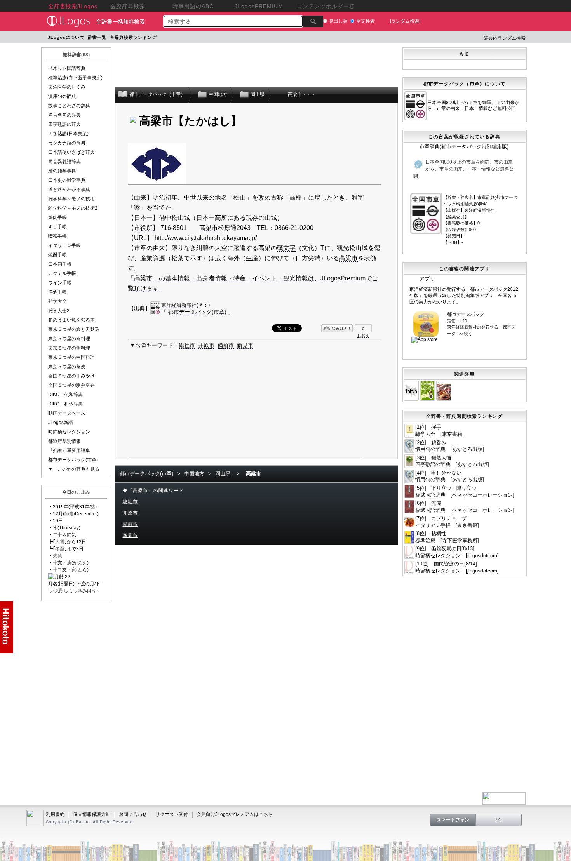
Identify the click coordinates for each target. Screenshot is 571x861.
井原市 (206, 345)
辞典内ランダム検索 (505, 38)
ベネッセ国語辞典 (66, 68)
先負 (57, 555)
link (483, 204)
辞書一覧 (97, 37)
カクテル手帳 (62, 273)
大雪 (59, 541)
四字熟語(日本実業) (68, 133)
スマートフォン (453, 820)
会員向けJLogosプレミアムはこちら (235, 814)
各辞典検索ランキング (133, 37)
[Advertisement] (306, 38)
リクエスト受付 (171, 814)
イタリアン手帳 (64, 245)
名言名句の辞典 (64, 115)
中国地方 (194, 474)
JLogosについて (66, 37)
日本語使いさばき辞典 (71, 152)
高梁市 (208, 227)
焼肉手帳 (57, 217)
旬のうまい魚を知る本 (71, 320)
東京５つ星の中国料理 (71, 357)
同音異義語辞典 (64, 161)
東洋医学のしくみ (66, 87)
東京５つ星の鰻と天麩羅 (73, 329)
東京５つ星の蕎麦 (66, 366)
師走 (69, 514)
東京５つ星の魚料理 (69, 348)
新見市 (245, 345)
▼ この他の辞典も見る (73, 469)
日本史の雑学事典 (66, 180)
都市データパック (465, 314)
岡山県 (222, 474)
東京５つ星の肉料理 (69, 338)
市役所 (143, 227)
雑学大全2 (59, 310)
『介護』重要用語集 (69, 450)
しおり (363, 335)
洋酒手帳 (57, 292)
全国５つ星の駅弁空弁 (71, 385)
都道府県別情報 (64, 441)
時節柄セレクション (69, 432)
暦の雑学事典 (62, 171)
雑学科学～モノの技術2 (72, 208)
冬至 (59, 548)
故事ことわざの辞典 (69, 105)
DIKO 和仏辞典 (65, 404)
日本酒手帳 (59, 264)
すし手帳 (57, 227)
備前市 (226, 345)
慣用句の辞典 (62, 96)
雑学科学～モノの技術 (71, 199)
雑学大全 (57, 301)
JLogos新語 (60, 422)
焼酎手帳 (57, 254)
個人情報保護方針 (91, 814)
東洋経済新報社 (179, 305)
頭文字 (286, 248)
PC (498, 820)
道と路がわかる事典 (69, 189)
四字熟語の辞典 (64, 124)
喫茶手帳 (57, 236)
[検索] (313, 21)
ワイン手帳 (59, 282)
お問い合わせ (133, 814)
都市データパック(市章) (73, 460)
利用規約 (55, 814)
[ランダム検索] (405, 21)
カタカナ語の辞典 (66, 143)
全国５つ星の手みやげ (71, 376)
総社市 (187, 345)
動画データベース (66, 413)
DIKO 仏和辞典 (65, 394)
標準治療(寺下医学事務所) (75, 77)
